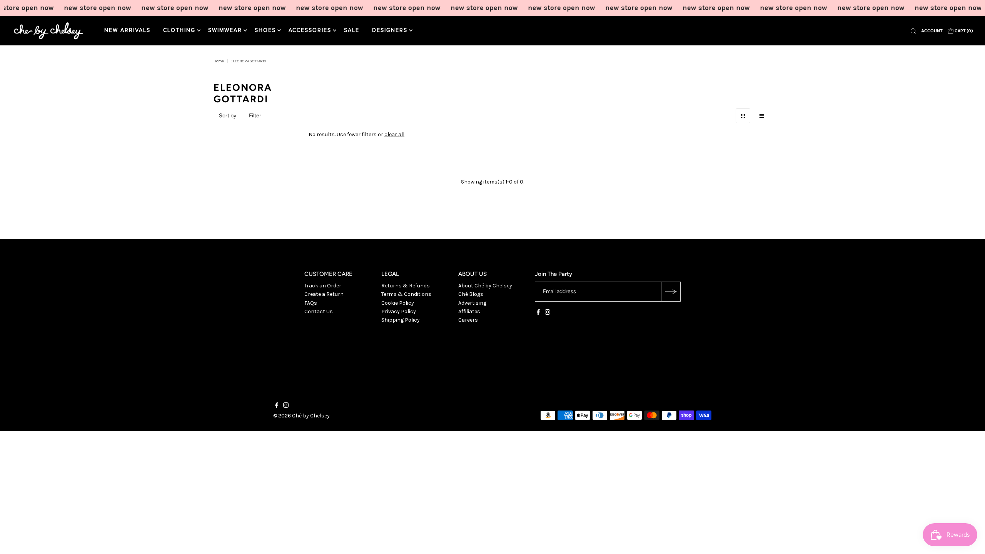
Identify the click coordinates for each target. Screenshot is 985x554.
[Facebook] (538, 313)
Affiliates (469, 311)
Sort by (227, 115)
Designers (389, 30)
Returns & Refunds (405, 285)
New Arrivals (127, 30)
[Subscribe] (670, 291)
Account (932, 30)
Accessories (310, 30)
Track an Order (322, 285)
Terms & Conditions (406, 294)
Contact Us (318, 311)
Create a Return (324, 294)
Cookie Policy (397, 303)
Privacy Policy (398, 311)
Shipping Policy (400, 320)
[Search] (913, 30)
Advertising (472, 303)
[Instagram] (547, 313)
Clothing (179, 30)
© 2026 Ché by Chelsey (301, 415)
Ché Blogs (470, 294)
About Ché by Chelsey (485, 285)
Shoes (265, 30)
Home (219, 61)
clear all (394, 134)
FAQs (310, 303)
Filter (255, 115)
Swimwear (225, 30)
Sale (351, 30)
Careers (468, 320)
